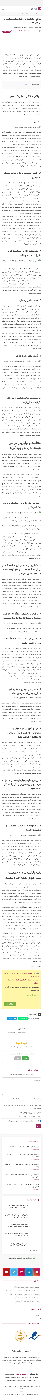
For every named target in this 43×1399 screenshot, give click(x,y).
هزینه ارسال (29, 1287)
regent (33, 966)
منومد (37, 1318)
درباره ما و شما (9, 1374)
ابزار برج (18, 1301)
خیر (17, 1058)
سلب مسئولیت (31, 1380)
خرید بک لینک (28, 1294)
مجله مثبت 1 (25, 1301)
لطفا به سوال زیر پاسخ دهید (31, 1113)
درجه (37, 1315)
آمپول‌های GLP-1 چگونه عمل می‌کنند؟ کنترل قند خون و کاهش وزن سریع (22, 1185)
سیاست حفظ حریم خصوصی (16, 1380)
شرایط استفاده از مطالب (12, 1377)
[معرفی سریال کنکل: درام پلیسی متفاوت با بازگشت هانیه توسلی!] (34, 1236)
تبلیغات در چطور (21, 1374)
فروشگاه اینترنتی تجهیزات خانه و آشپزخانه (28, 1291)
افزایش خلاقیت (32, 1014)
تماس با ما (25, 1377)
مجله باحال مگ (35, 1301)
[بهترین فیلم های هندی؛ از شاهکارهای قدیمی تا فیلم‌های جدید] (34, 1217)
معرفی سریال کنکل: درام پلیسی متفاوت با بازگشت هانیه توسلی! (16, 1234)
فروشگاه (32, 1374)
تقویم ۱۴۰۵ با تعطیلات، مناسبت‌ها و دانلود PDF (24, 1147)
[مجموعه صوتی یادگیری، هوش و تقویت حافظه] (21, 975)
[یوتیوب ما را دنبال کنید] (6, 1272)
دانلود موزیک (20, 1298)
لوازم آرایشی (12, 1298)
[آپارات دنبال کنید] (21, 1272)
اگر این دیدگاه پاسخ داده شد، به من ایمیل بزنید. (23, 1121)
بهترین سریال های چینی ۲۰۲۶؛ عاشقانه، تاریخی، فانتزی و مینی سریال (21, 1176)
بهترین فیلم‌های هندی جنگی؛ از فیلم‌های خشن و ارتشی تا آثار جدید (22, 1156)
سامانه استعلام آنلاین (18, 1287)
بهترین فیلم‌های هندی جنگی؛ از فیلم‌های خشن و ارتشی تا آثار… (18, 1206)
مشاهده (10, 1004)
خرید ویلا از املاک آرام (16, 1294)
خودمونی (37, 1287)
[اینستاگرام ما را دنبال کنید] (36, 1272)
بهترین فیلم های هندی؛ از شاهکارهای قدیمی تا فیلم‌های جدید (21, 1165)
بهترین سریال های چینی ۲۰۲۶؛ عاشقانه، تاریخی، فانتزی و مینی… (18, 1225)
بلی (25, 1058)
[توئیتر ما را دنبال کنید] (14, 1272)
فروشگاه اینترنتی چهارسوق (32, 1298)
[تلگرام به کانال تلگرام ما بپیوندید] (29, 1272)
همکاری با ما (34, 1377)
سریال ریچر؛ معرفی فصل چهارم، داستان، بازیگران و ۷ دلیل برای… (18, 1244)
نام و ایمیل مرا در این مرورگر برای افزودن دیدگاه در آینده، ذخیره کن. (22, 1107)
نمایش (25, 84)
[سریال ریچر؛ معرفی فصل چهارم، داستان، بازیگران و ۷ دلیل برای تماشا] (34, 1245)
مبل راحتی (36, 1294)
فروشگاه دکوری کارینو (10, 1291)
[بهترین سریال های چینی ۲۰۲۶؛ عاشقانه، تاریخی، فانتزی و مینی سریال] (34, 1226)
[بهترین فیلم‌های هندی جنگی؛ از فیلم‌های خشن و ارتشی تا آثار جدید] (34, 1208)
